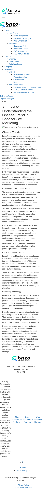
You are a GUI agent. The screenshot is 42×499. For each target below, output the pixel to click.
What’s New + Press (21, 74)
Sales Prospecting (20, 35)
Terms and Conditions (23, 487)
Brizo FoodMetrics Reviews (17, 419)
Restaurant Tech (19, 46)
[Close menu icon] (19, 24)
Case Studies (18, 79)
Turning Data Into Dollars (23, 89)
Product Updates (20, 77)
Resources (8, 69)
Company (8, 66)
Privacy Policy (23, 485)
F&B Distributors (20, 51)
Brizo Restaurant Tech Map (24, 92)
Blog (15, 82)
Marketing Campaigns (22, 38)
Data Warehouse (15, 64)
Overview (12, 59)
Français (10, 98)
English (3, 98)
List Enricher (14, 61)
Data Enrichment (20, 40)
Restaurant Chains (20, 48)
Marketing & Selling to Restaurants (27, 87)
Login (23, 467)
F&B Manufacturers (21, 53)
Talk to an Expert (6, 96)
